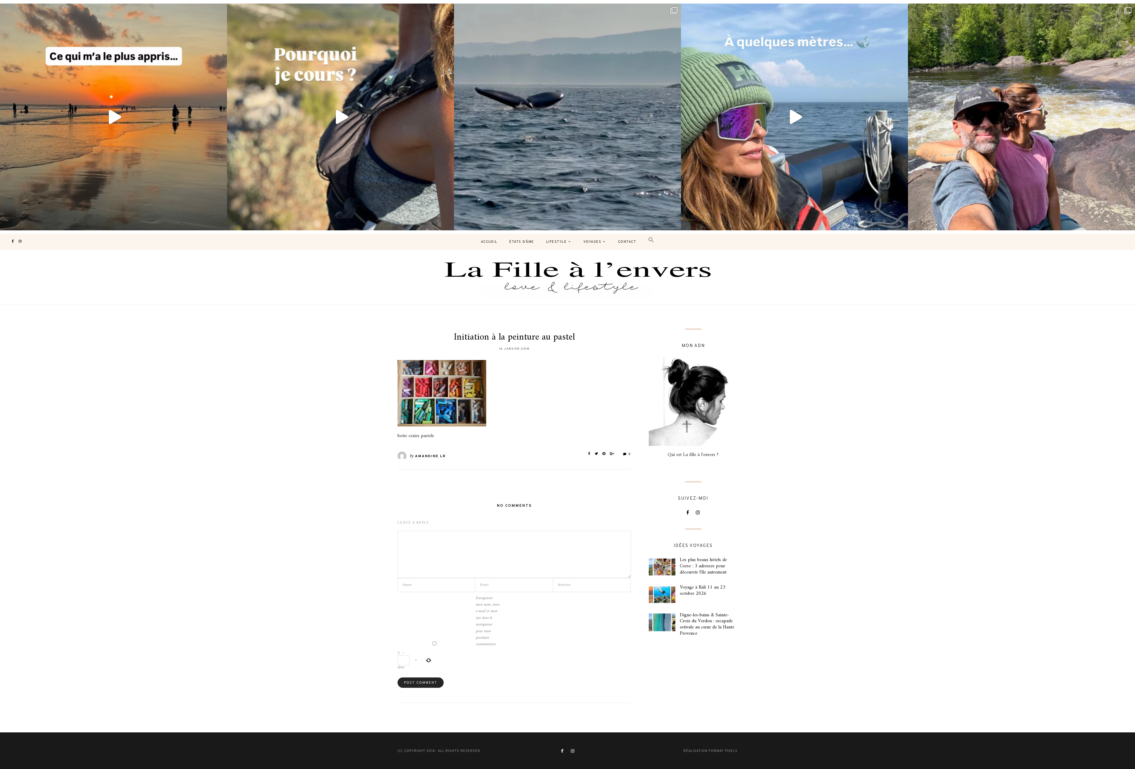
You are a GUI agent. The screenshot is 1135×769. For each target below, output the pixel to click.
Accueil (489, 242)
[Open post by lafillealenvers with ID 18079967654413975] (340, 117)
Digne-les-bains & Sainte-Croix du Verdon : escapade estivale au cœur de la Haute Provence (707, 624)
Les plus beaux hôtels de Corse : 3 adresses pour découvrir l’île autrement (703, 566)
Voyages (592, 242)
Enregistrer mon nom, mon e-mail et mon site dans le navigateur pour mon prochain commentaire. (488, 621)
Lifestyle (556, 242)
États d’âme (521, 242)
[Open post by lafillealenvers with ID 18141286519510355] (1021, 117)
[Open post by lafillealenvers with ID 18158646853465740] (567, 117)
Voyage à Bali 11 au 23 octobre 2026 (702, 590)
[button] (651, 240)
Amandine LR (430, 456)
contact (627, 242)
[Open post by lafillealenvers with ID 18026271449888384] (113, 117)
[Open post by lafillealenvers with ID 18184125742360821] (794, 117)
